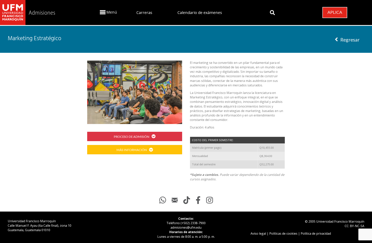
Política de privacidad (316, 233)
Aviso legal (258, 233)
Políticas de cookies (283, 233)
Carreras (144, 12)
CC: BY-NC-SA (354, 226)
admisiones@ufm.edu (186, 227)
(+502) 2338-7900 (193, 223)
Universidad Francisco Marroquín (32, 221)
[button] (108, 12)
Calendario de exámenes (199, 12)
